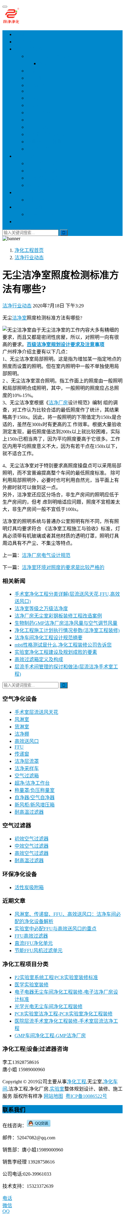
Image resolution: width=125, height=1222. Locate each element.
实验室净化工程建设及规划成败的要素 (56, 652)
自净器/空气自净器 (47, 148)
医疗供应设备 (29, 207)
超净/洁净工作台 (32, 783)
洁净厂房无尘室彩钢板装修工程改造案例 (58, 615)
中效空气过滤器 (44, 170)
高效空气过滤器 (44, 177)
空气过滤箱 (39, 127)
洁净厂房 (58, 402)
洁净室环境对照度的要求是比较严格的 (63, 567)
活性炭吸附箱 (41, 199)
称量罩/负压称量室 (47, 141)
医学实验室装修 (32, 984)
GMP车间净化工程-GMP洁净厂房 (50, 1035)
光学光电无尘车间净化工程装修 (49, 1006)
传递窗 (34, 98)
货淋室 (34, 70)
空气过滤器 (27, 156)
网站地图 (53, 1096)
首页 (19, 34)
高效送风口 (39, 85)
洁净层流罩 (39, 112)
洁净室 (19, 317)
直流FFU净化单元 (34, 943)
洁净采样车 (39, 119)
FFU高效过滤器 (31, 936)
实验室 (57, 1088)
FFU (31, 91)
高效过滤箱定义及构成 (39, 659)
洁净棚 (34, 78)
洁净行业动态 (17, 305)
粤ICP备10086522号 (86, 1096)
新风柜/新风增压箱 (47, 134)
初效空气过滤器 (44, 163)
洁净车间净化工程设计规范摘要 (49, 637)
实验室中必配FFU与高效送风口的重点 (55, 928)
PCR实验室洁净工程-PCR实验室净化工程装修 (64, 1013)
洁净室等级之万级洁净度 (41, 608)
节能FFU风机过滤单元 (38, 950)
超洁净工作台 (41, 105)
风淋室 (46, 63)
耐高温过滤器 (41, 185)
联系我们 (24, 221)
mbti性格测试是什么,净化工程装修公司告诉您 (63, 644)
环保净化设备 (29, 192)
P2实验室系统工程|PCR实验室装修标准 (56, 977)
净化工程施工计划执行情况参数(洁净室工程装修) (67, 630)
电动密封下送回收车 (48, 214)
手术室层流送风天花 (48, 56)
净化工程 (24, 41)
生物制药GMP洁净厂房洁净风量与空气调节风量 (66, 623)
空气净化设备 (29, 48)
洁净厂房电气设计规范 (46, 555)
